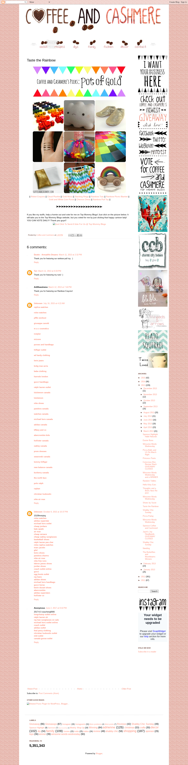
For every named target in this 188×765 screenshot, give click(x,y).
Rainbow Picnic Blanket (117, 196)
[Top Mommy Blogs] (79, 224)
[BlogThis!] (72, 235)
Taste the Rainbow (150, 506)
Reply (36, 262)
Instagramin (80, 724)
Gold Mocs (67, 196)
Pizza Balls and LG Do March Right (149, 452)
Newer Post (32, 689)
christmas (129, 727)
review (96, 731)
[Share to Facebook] (78, 235)
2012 (143, 577)
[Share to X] (75, 235)
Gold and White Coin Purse (61, 199)
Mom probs (109, 724)
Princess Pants (149, 458)
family (50, 731)
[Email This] (69, 235)
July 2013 (147, 416)
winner (42, 734)
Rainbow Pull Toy (101, 199)
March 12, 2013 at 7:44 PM (60, 287)
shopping (130, 731)
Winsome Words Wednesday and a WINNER (150, 475)
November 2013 (150, 394)
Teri (35, 271)
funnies (67, 731)
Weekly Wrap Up (77, 728)
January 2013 (149, 569)
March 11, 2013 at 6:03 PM (49, 271)
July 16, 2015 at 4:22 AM (54, 303)
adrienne (109, 727)
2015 (143, 378)
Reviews (121, 724)
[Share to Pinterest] (80, 235)
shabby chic (112, 731)
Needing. (146, 548)
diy (39, 731)
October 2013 (149, 400)
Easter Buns (148, 440)
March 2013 (148, 431)
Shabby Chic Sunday (148, 511)
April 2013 (148, 427)
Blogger (99, 753)
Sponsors (52, 728)
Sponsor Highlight (36, 728)
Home (79, 689)
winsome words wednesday (65, 734)
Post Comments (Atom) (49, 693)
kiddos (86, 731)
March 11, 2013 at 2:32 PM (70, 255)
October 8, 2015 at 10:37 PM (55, 512)
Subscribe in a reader (147, 652)
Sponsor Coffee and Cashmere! (150, 527)
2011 (143, 580)
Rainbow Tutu (97, 196)
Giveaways (51, 724)
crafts (142, 727)
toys (31, 734)
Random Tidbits (149, 481)
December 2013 (150, 388)
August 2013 (149, 412)
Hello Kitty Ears (149, 485)
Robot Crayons (38, 196)
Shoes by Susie (149, 503)
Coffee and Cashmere (45, 235)
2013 (143, 385)
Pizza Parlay (148, 516)
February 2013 (149, 563)
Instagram (66, 724)
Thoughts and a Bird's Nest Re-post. (150, 490)
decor (155, 727)
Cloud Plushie (53, 196)
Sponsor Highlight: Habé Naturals (150, 435)
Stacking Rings (82, 196)
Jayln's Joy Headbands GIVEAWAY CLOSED (149, 535)
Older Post (126, 689)
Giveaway (34, 724)
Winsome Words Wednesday (150, 445)
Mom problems (95, 724)
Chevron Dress (83, 199)
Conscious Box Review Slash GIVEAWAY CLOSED (150, 465)
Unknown (38, 303)
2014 (143, 381)
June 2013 (148, 420)
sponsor (150, 731)
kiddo (76, 731)
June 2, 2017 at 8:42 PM (56, 608)
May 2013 (147, 424)
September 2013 (150, 406)
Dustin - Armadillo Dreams (46, 255)
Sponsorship (63, 728)
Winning (93, 727)
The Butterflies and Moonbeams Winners (149, 555)
